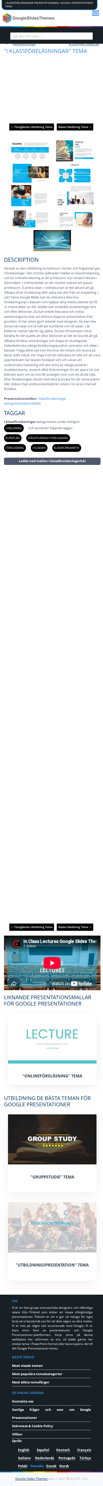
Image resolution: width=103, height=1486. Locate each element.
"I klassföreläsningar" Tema (45, 51)
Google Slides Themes (31, 1478)
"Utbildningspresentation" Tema (52, 1265)
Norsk (64, 1466)
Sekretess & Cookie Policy (32, 1426)
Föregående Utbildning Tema (33, 127)
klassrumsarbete (66, 448)
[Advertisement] (52, 693)
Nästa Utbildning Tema (73, 127)
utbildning (14, 428)
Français (84, 1450)
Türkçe (85, 1458)
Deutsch (63, 1450)
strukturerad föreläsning (48, 438)
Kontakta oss (22, 1401)
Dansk (51, 1466)
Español (43, 1450)
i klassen (39, 448)
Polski (23, 1466)
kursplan (13, 438)
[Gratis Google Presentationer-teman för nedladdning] (29, 18)
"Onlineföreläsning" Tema (52, 1076)
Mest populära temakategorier (37, 1374)
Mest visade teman (27, 1365)
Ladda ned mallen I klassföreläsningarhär (52, 461)
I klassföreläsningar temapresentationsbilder (35, 401)
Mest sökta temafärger (30, 1382)
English (24, 1450)
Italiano (24, 1458)
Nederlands (44, 1458)
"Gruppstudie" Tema (52, 1177)
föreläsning (15, 448)
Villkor (17, 1434)
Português (66, 1458)
